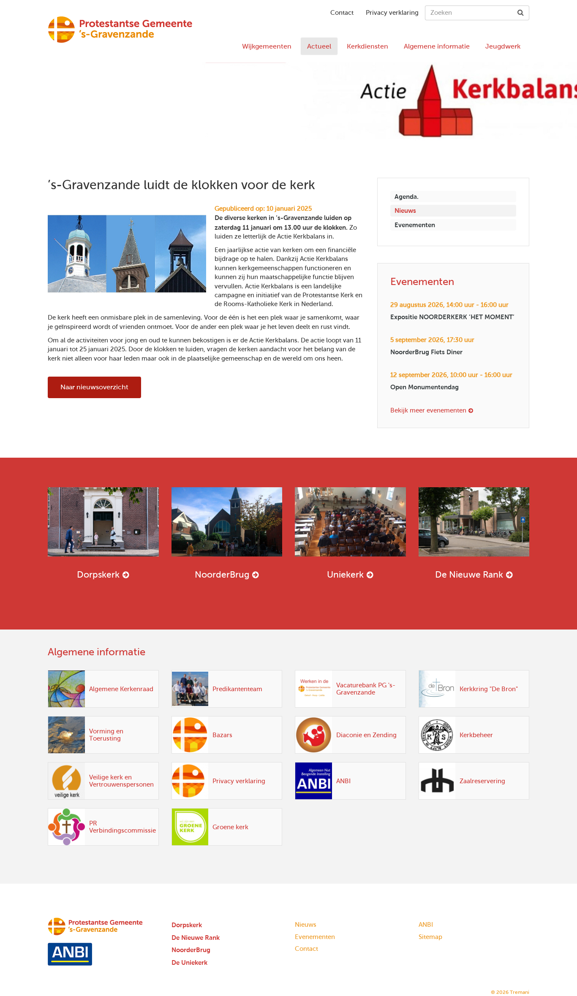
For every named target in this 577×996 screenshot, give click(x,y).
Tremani (519, 992)
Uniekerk (345, 574)
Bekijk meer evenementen (428, 410)
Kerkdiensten (367, 46)
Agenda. (407, 196)
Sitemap (430, 937)
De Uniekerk (189, 962)
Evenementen (415, 224)
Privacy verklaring (392, 12)
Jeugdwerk (502, 46)
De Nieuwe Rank (469, 574)
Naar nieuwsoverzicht (94, 387)
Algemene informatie (437, 46)
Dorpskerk (98, 574)
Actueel (319, 46)
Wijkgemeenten (266, 46)
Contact (342, 12)
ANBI (426, 924)
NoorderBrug (222, 574)
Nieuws (405, 210)
